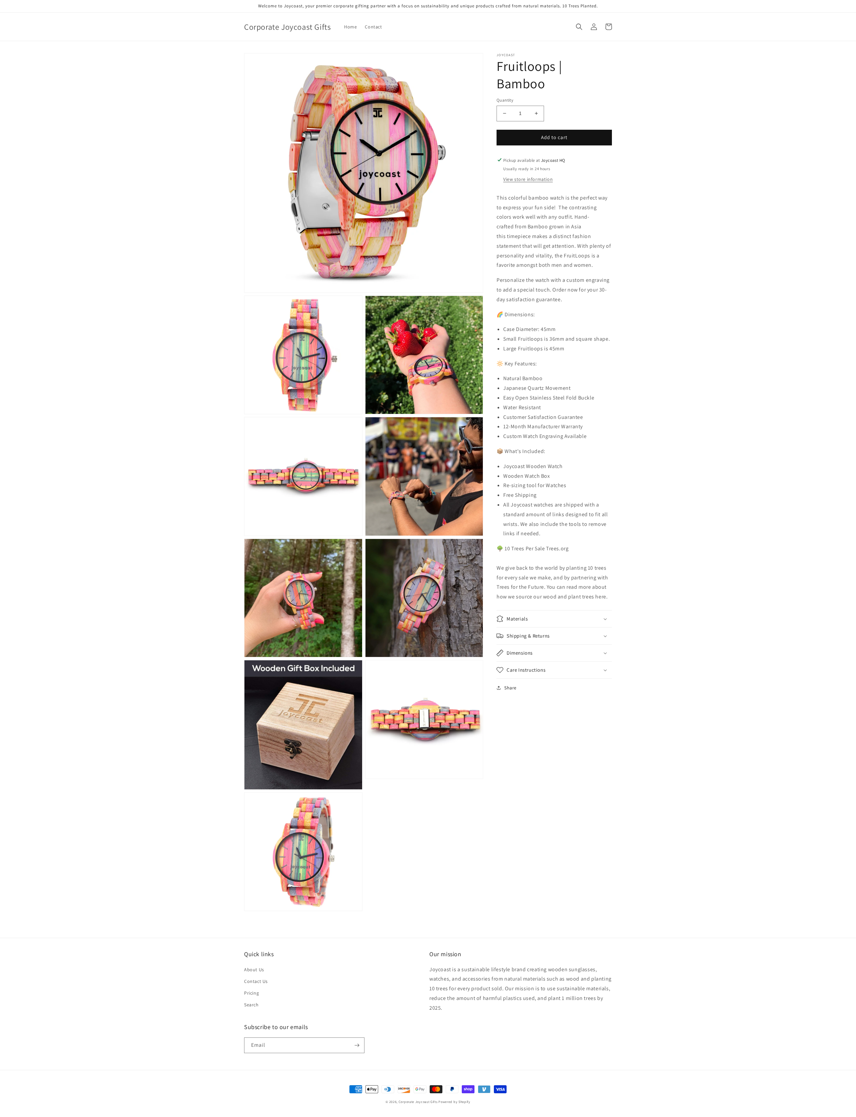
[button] (579, 26)
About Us (254, 970)
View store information (528, 179)
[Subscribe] (356, 1045)
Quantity (505, 100)
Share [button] (510, 688)
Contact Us (256, 981)
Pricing (251, 993)
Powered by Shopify (454, 1102)
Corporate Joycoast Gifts (418, 1102)
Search (251, 1005)
